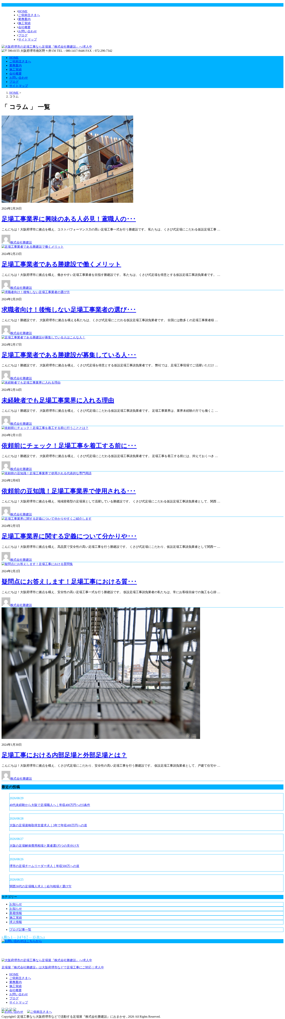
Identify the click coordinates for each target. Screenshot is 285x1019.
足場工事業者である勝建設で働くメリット (61, 264)
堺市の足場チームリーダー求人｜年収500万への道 (44, 866)
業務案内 (24, 19)
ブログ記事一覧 (20, 929)
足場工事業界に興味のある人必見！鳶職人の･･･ (69, 218)
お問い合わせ (27, 31)
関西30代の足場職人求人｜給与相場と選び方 (41, 886)
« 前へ (6, 937)
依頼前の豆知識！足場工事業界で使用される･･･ (69, 490)
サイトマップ (27, 39)
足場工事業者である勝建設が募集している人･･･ (69, 354)
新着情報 (16, 913)
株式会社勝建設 (21, 242)
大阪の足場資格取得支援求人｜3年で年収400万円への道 (48, 825)
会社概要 (24, 27)
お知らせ (16, 904)
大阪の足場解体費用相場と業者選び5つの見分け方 (44, 845)
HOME (23, 11)
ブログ (23, 35)
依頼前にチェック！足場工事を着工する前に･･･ (69, 445)
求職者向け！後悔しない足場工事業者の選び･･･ (69, 309)
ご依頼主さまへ (29, 15)
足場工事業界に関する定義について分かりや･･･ (69, 536)
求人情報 (16, 922)
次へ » (40, 937)
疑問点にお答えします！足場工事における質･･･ (69, 581)
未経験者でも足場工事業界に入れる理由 (58, 400)
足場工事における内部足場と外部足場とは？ (64, 755)
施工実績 (24, 23)
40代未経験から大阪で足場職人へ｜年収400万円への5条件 (50, 805)
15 (34, 937)
